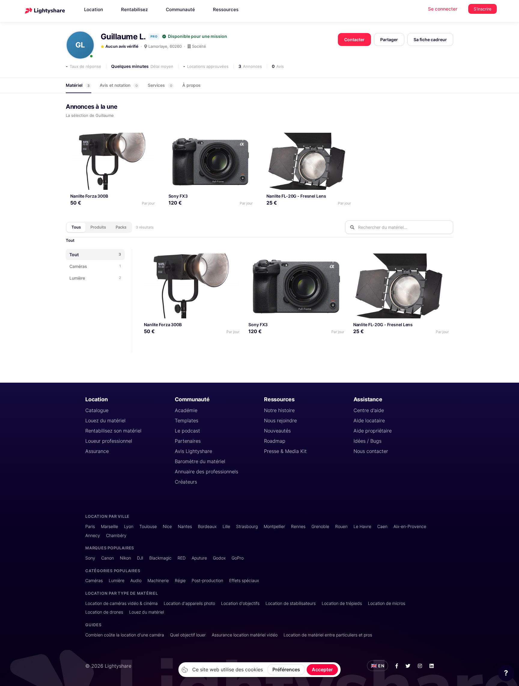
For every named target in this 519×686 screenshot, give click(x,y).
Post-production (207, 580)
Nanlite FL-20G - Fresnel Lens (296, 196)
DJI (140, 557)
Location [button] (93, 9)
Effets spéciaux (244, 580)
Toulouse (148, 526)
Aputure (199, 557)
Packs (121, 227)
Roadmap (274, 441)
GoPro (238, 557)
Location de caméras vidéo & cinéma (121, 603)
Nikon (125, 557)
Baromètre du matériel (200, 461)
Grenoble (320, 526)
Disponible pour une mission (197, 36)
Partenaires (188, 441)
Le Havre (362, 526)
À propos (191, 85)
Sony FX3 (178, 196)
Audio (135, 580)
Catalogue (96, 410)
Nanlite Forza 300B (89, 196)
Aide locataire (369, 420)
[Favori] (148, 139)
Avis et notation (119, 85)
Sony (90, 557)
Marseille (109, 526)
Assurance (97, 451)
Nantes (185, 526)
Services (160, 85)
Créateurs (186, 482)
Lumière (116, 580)
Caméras (94, 580)
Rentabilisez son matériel (113, 431)
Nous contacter (371, 451)
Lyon (128, 526)
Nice (167, 526)
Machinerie (158, 580)
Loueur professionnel (108, 441)
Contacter (354, 39)
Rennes (298, 526)
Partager (389, 39)
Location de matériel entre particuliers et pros (328, 634)
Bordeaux (207, 526)
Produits (98, 227)
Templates (186, 420)
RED (182, 557)
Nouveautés (277, 431)
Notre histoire (279, 410)
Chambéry (116, 535)
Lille (226, 526)
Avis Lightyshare (193, 451)
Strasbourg (247, 526)
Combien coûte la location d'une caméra (124, 634)
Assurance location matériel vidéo (245, 634)
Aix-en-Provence (409, 526)
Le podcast (187, 431)
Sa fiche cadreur (430, 39)
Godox (219, 557)
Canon (107, 557)
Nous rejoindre (280, 420)
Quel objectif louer (188, 634)
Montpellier (274, 526)
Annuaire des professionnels (206, 472)
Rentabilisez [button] (134, 9)
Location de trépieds (342, 603)
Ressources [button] (225, 9)
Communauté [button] (180, 9)
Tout (70, 240)
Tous (76, 227)
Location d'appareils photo (189, 603)
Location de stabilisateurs (291, 603)
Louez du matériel (105, 420)
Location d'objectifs (240, 603)
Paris (90, 526)
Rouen (341, 526)
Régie (180, 580)
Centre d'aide (369, 410)
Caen (382, 526)
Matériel (78, 85)
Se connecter (442, 9)
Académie (186, 410)
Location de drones (104, 612)
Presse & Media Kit (285, 451)
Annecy (92, 535)
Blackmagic (160, 557)
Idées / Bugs (367, 441)
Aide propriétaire (373, 431)
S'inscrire (482, 8)
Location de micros (386, 603)
